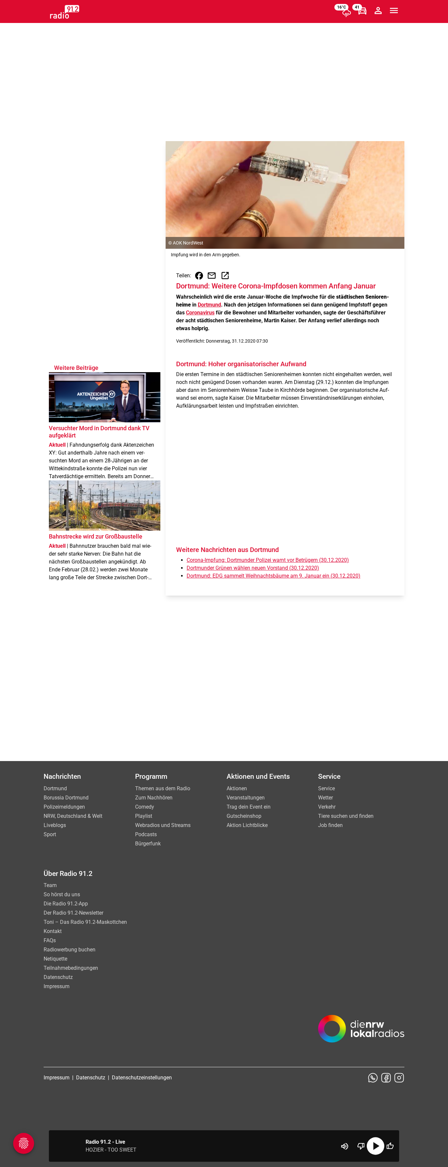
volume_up (344, 1146)
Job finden (330, 825)
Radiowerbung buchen (69, 949)
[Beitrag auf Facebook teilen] (199, 276)
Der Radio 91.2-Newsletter (73, 913)
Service (326, 788)
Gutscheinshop (244, 816)
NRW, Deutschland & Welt (73, 816)
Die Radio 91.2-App (66, 904)
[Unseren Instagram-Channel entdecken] (399, 1077)
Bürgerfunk (148, 843)
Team (50, 885)
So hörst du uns (62, 894)
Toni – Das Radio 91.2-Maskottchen (85, 922)
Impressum (57, 986)
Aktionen (237, 788)
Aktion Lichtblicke (247, 825)
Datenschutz (58, 977)
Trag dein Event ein (249, 807)
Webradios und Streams (163, 825)
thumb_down (361, 1146)
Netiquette (55, 959)
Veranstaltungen (246, 798)
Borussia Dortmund (66, 798)
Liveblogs (55, 825)
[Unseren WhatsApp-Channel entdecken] (373, 1077)
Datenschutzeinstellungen (142, 1077)
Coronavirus (200, 312)
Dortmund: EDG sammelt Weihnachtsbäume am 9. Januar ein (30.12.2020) (273, 576)
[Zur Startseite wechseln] (64, 12)
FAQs (50, 940)
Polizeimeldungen (64, 807)
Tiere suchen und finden (346, 816)
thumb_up (390, 1146)
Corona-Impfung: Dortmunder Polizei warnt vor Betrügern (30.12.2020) (268, 560)
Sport (50, 834)
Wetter (325, 798)
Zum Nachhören (154, 798)
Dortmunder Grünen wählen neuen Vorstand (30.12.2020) (253, 568)
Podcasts (146, 834)
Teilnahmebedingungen (71, 968)
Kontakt (53, 931)
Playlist (143, 816)
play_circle (375, 1145)
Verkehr (327, 807)
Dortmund (209, 305)
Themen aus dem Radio (162, 788)
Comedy (144, 807)
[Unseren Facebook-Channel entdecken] (386, 1077)
